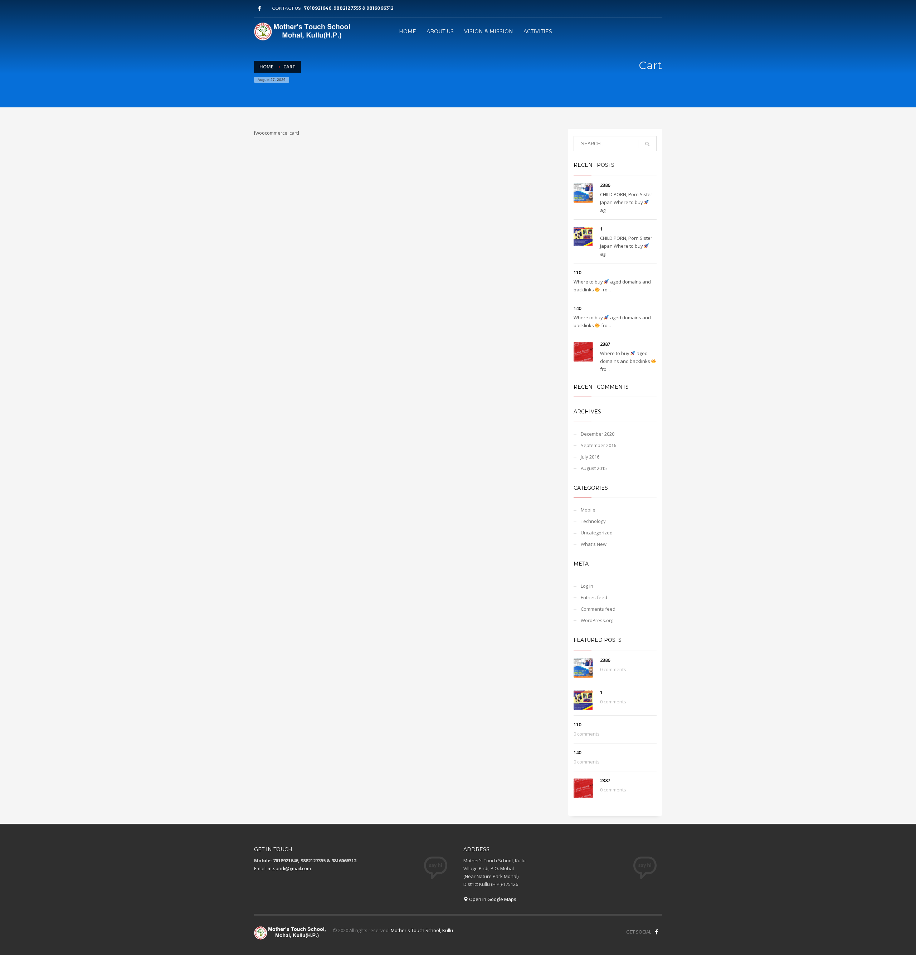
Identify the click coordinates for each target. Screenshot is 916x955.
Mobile (588, 509)
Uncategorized (597, 532)
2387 (605, 344)
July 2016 (590, 457)
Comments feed (598, 609)
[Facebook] (259, 8)
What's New (593, 544)
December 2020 (597, 434)
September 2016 (598, 445)
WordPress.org (597, 620)
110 (577, 272)
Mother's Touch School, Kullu (422, 930)
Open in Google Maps (492, 899)
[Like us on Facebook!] (656, 931)
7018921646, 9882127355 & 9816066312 (349, 8)
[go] (647, 143)
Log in (587, 586)
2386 (605, 185)
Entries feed (594, 597)
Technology (593, 521)
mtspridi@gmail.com (289, 868)
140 (577, 308)
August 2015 (594, 468)
